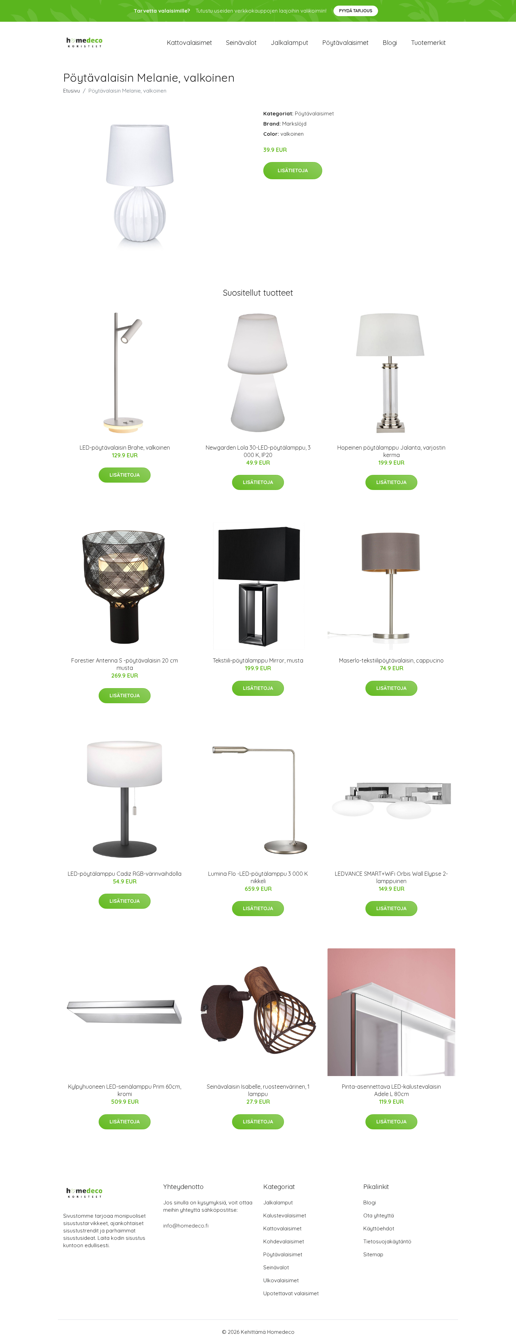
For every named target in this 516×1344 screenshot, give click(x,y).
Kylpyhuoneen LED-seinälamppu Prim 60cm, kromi (124, 1090)
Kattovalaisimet (189, 43)
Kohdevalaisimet (283, 1241)
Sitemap (373, 1254)
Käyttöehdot (378, 1228)
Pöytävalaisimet (345, 43)
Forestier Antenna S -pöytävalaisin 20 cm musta (124, 664)
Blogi (390, 43)
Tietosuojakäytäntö (387, 1241)
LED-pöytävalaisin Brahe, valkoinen (125, 447)
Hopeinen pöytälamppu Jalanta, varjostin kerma (391, 451)
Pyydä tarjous (355, 10)
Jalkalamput (289, 43)
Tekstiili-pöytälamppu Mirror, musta (258, 660)
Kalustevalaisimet (284, 1215)
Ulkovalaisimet (281, 1280)
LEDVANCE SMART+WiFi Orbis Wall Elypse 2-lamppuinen (391, 877)
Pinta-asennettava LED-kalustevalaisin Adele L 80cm (391, 1090)
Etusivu (71, 90)
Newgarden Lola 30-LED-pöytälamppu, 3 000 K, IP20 (258, 451)
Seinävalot (241, 43)
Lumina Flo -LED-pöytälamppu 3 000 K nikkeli (258, 877)
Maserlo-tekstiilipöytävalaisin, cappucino (391, 660)
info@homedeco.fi (186, 1225)
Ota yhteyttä (378, 1215)
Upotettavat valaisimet (291, 1293)
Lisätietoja (293, 170)
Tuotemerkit (428, 43)
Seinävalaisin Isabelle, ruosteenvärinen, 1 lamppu (258, 1090)
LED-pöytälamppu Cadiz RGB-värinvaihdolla (124, 873)
